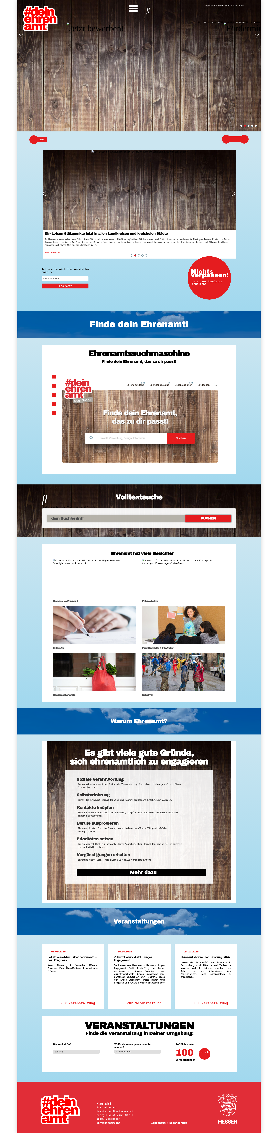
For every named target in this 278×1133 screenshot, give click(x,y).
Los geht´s (204, 1053)
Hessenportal (228, 1108)
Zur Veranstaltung (78, 1003)
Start (41, 140)
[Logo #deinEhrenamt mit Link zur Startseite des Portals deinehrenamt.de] (40, 18)
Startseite (66, 1109)
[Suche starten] (148, 9)
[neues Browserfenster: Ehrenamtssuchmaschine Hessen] (139, 419)
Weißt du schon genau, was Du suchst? (132, 1046)
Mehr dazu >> (51, 252)
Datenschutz (224, 5)
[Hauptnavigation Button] (133, 7)
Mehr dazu (143, 872)
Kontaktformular (108, 1123)
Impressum (210, 5)
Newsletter (238, 5)
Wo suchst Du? (62, 1044)
